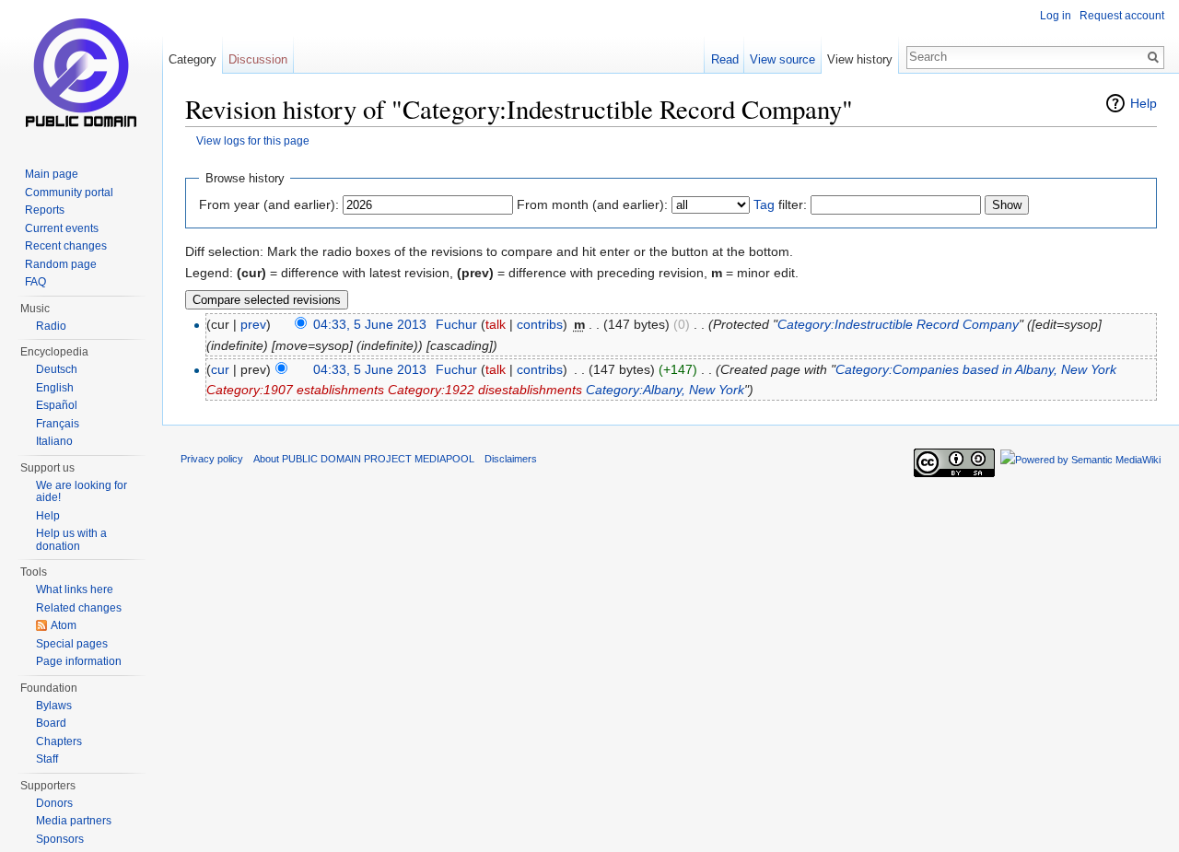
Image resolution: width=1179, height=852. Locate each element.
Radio (51, 326)
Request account (1122, 15)
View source (782, 59)
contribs (540, 324)
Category (192, 59)
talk (495, 324)
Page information (79, 661)
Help (1143, 103)
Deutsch (56, 369)
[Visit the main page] (81, 73)
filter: (780, 204)
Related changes (79, 607)
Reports (44, 210)
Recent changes (66, 245)
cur (220, 369)
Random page (61, 264)
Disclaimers (510, 458)
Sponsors (60, 839)
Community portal (69, 192)
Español (56, 405)
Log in (1055, 15)
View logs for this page (252, 140)
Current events (62, 228)
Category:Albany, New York (665, 389)
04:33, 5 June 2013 (369, 324)
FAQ (35, 281)
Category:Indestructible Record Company (898, 324)
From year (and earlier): (269, 204)
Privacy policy (212, 458)
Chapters (59, 741)
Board (51, 723)
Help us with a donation (71, 540)
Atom (63, 625)
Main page (51, 174)
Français (57, 423)
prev (253, 324)
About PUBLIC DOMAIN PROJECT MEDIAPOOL (363, 458)
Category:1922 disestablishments (485, 389)
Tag (764, 204)
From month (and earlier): (592, 204)
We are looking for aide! (81, 492)
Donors (54, 803)
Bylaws (54, 705)
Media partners (73, 820)
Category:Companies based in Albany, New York (975, 369)
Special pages (72, 643)
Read (725, 59)
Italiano (54, 441)
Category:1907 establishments (295, 389)
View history (860, 59)
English (55, 387)
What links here (74, 589)
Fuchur (456, 324)
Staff (47, 759)
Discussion (257, 59)
